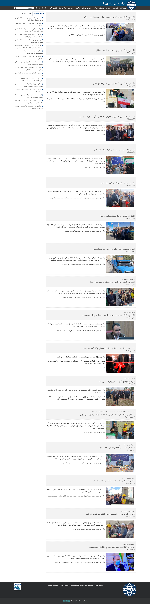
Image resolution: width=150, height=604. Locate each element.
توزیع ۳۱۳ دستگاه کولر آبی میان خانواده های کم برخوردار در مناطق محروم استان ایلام (29, 46)
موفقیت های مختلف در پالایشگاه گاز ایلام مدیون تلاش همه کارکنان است (29, 30)
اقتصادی (115, 8)
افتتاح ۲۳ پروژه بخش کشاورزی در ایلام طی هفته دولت (29, 57)
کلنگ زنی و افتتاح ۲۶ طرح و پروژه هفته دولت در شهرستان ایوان (107, 414)
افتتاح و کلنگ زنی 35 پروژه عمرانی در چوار (117, 216)
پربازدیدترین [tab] (26, 13)
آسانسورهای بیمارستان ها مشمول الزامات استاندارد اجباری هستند (29, 107)
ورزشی (84, 8)
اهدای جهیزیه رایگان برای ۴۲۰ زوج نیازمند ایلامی (114, 249)
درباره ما (66, 585)
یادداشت (71, 8)
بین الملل (87, 585)
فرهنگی (101, 8)
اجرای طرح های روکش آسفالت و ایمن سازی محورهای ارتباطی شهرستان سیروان (29, 85)
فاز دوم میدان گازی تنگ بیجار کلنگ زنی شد (116, 381)
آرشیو (92, 585)
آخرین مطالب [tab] (39, 13)
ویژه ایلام (123, 8)
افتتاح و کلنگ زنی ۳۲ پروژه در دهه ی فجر (117, 448)
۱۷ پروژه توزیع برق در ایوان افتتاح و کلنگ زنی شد (113, 481)
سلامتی (77, 8)
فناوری (89, 8)
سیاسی (95, 8)
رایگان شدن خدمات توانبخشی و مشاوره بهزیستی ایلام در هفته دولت (29, 52)
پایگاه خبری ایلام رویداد (114, 3)
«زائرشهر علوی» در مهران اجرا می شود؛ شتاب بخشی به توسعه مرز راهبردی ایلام (29, 102)
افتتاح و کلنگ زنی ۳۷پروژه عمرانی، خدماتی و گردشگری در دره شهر (106, 116)
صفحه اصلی (99, 585)
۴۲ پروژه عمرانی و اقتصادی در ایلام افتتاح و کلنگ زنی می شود (108, 348)
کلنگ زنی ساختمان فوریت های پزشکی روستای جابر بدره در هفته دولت (29, 68)
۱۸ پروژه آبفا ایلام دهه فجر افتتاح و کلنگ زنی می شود (112, 547)
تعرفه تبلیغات (51, 585)
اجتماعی (108, 8)
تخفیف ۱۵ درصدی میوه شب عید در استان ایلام (114, 150)
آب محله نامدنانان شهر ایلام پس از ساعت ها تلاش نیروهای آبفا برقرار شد (29, 96)
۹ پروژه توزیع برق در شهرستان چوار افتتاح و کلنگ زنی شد (110, 514)
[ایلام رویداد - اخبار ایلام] (129, 590)
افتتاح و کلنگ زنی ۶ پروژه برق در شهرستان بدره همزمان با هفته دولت (29, 63)
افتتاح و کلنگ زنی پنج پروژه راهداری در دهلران (115, 50)
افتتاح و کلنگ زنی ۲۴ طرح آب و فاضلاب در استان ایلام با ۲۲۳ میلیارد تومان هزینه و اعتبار (29, 80)
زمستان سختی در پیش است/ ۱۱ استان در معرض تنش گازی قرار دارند (29, 19)
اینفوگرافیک (62, 8)
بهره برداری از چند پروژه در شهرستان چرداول (116, 183)
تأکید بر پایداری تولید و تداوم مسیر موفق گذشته (29, 24)
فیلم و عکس (53, 8)
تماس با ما (60, 585)
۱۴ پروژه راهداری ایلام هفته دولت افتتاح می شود (29, 74)
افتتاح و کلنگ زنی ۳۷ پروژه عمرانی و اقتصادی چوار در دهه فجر (108, 315)
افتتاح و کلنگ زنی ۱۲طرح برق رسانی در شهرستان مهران (111, 282)
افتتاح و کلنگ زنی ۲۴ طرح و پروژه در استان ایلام (114, 83)
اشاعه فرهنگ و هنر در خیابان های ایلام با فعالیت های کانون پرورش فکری (29, 35)
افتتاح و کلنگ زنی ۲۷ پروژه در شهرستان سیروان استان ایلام (109, 17)
